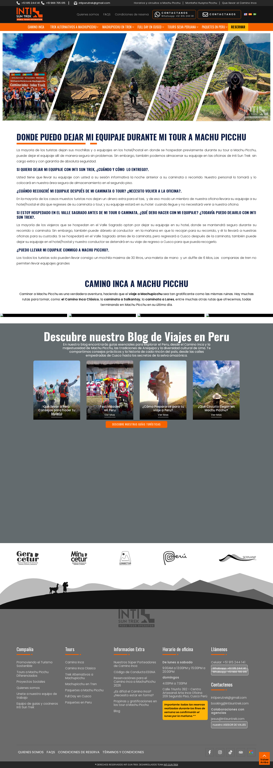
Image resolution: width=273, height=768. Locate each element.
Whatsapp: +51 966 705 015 (230, 672)
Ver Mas (110, 415)
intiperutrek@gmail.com (94, 3)
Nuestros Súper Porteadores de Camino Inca (135, 664)
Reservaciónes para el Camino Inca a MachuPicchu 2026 (134, 682)
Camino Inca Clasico (80, 668)
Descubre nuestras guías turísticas (136, 424)
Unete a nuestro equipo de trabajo (37, 695)
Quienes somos (88, 14)
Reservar (238, 27)
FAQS (107, 14)
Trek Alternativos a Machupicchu (73, 27)
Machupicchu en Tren (117, 27)
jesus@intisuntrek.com (227, 719)
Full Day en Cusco (149, 27)
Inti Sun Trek (171, 764)
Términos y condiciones (123, 752)
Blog (117, 711)
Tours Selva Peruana (181, 27)
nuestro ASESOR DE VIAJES (229, 725)
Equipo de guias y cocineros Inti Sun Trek (37, 705)
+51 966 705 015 (55, 3)
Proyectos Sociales (31, 682)
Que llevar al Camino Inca (239, 3)
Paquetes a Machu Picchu (84, 690)
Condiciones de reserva (132, 14)
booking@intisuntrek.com (230, 703)
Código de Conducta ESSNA (134, 672)
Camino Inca (36, 27)
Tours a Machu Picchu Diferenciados (33, 674)
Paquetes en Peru (213, 27)
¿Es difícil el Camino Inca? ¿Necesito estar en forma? (134, 693)
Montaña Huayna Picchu (201, 3)
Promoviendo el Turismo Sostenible (35, 664)
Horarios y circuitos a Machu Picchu (157, 3)
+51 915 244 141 (30, 3)
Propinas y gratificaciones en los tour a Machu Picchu (135, 703)
